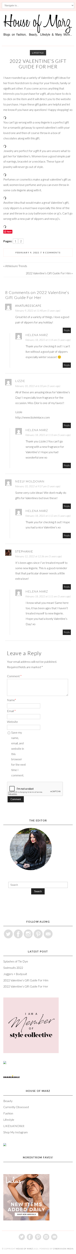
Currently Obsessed (16, 1107)
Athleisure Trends (16, 266)
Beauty (8, 1101)
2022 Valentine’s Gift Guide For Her (38, 64)
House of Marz (24, 1249)
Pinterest (38, 933)
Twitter (8, 933)
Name (11, 700)
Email (11, 711)
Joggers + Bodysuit (15, 974)
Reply (67, 330)
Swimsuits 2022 (13, 967)
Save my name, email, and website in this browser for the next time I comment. (18, 754)
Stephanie (24, 551)
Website (12, 721)
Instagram (28, 933)
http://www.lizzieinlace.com (32, 417)
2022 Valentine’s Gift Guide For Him (48, 273)
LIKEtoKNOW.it (13, 1126)
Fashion (8, 1113)
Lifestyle (38, 53)
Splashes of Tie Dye (15, 961)
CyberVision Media (63, 1249)
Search (38, 891)
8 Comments (52, 252)
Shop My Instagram (15, 1132)
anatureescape (28, 305)
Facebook (18, 933)
